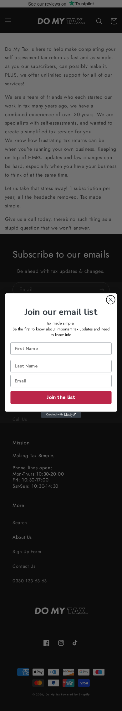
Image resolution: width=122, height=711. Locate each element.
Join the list (61, 397)
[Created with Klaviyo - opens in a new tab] (61, 415)
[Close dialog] (110, 299)
